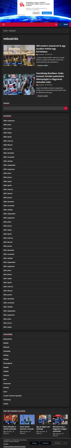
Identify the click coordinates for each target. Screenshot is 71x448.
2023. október (8, 258)
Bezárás (36, 13)
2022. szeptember (9, 311)
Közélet (14, 63)
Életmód (8, 63)
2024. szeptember (9, 214)
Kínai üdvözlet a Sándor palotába (9, 428)
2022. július (7, 319)
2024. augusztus (9, 218)
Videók (5, 404)
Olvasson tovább (43, 66)
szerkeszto (41, 54)
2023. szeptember (9, 262)
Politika (6, 387)
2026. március (8, 141)
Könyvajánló (7, 363)
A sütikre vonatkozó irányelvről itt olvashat (14, 446)
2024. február (8, 242)
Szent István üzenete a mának (27, 428)
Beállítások (58, 443)
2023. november (8, 254)
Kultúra (6, 375)
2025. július (7, 173)
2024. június (7, 226)
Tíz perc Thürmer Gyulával (12, 396)
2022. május (7, 327)
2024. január (7, 246)
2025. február (8, 193)
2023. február (8, 291)
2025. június (7, 177)
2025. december (8, 153)
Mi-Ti (5, 379)
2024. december (8, 202)
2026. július (7, 125)
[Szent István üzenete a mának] (27, 419)
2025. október (8, 161)
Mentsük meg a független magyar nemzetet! (60, 429)
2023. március (8, 287)
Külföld (20, 63)
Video (66, 24)
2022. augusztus (9, 315)
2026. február (8, 145)
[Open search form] (56, 24)
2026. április (7, 137)
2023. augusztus (9, 266)
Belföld (5, 343)
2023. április (7, 282)
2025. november (8, 157)
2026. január (7, 149)
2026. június (7, 129)
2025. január (7, 198)
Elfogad (34, 443)
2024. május (7, 230)
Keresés (6, 103)
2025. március (8, 189)
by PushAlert (22, 15)
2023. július (7, 270)
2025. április (7, 185)
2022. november (8, 303)
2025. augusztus (9, 169)
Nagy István (9, 431)
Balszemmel (7, 339)
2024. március (8, 238)
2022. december (8, 299)
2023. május (7, 278)
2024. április (7, 234)
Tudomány (7, 400)
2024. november (8, 206)
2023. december (8, 250)
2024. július (7, 222)
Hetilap (5, 355)
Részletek (5, 444)
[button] (3, 24)
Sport (5, 392)
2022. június (7, 323)
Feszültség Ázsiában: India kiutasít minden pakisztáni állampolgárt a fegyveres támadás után (19, 84)
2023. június (7, 274)
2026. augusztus (9, 121)
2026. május (7, 133)
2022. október (8, 307)
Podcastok (7, 383)
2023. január (7, 295)
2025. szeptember (9, 165)
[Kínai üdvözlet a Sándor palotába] (10, 419)
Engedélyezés (47, 13)
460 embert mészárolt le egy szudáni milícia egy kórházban (19, 55)
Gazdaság (6, 351)
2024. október (8, 210)
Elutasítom (46, 443)
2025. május (7, 181)
